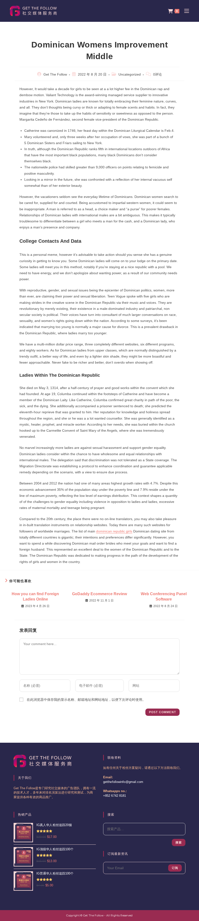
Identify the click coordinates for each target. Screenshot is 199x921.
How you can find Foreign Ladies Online (35, 596)
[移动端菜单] (185, 10)
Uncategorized (129, 74)
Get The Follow (55, 74)
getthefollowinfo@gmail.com (123, 782)
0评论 (157, 74)
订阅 (175, 868)
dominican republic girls (114, 531)
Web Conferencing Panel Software (164, 596)
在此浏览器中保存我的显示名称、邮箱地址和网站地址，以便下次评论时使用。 (86, 700)
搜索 (178, 842)
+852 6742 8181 (114, 795)
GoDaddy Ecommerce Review (99, 594)
